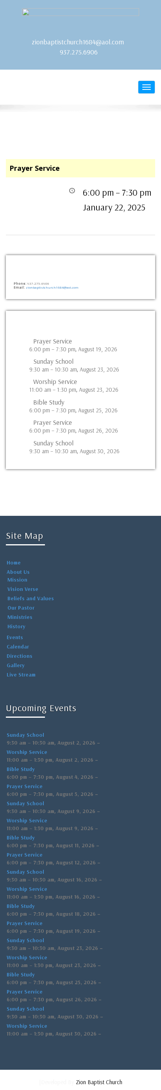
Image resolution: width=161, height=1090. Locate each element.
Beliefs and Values (30, 598)
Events (15, 637)
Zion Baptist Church (99, 1082)
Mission (17, 579)
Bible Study (48, 402)
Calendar (18, 646)
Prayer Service (52, 341)
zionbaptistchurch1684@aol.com (78, 41)
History (16, 626)
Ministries (19, 616)
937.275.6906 (79, 51)
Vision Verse (22, 588)
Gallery (16, 665)
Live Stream (21, 674)
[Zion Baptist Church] (80, 19)
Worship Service (55, 382)
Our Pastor (20, 607)
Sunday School (53, 361)
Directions (19, 655)
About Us (18, 571)
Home (14, 562)
